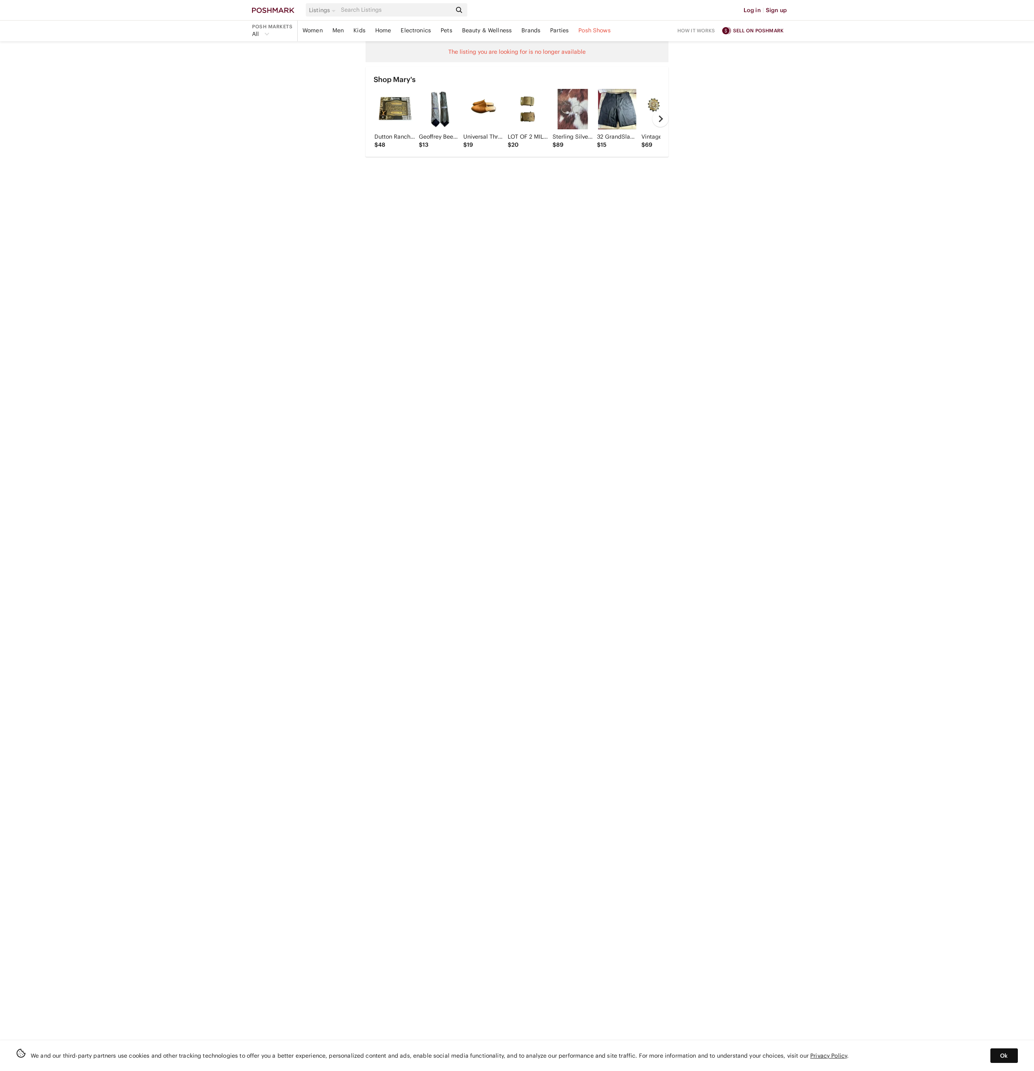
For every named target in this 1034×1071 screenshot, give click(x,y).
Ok (1004, 1055)
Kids (359, 30)
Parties (559, 30)
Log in (752, 10)
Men (338, 30)
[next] (660, 119)
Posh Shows (594, 30)
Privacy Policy (828, 1055)
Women (313, 30)
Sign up (776, 10)
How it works (696, 30)
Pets (446, 30)
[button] (323, 10)
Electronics (416, 30)
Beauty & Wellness (487, 30)
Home (383, 30)
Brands (530, 30)
